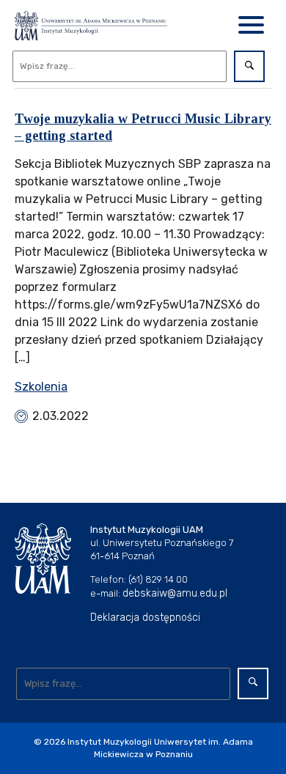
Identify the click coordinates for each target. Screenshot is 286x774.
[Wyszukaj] (249, 66)
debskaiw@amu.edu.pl (174, 593)
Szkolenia (41, 387)
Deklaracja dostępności (145, 617)
